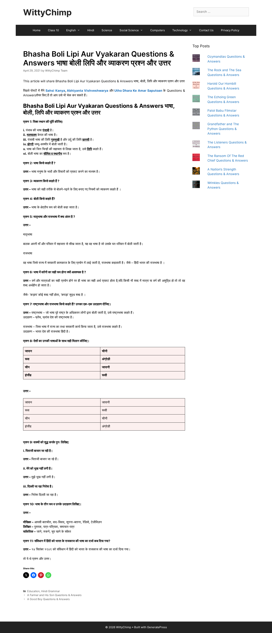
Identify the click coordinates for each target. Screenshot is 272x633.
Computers (157, 30)
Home (37, 30)
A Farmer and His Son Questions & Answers (54, 595)
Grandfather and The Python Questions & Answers (223, 128)
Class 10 (53, 30)
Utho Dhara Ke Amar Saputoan (138, 90)
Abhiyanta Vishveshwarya (87, 90)
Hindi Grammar (50, 591)
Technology (180, 30)
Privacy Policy (230, 30)
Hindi (90, 30)
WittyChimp (47, 12)
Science (107, 30)
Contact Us (206, 30)
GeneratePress (157, 627)
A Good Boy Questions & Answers (48, 599)
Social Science (129, 30)
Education (33, 591)
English (71, 30)
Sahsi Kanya (55, 90)
